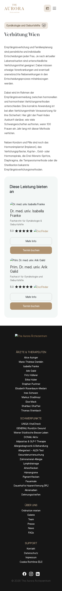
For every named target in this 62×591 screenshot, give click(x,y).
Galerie (31, 514)
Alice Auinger (31, 357)
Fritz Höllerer (31, 375)
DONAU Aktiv (31, 437)
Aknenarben (31, 490)
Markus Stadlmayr (31, 397)
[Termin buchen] (47, 8)
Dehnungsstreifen (31, 494)
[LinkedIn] (38, 574)
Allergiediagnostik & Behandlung (31, 445)
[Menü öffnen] (50, 8)
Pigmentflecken (31, 476)
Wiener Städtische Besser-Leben (31, 432)
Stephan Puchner (31, 383)
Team (31, 519)
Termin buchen (31, 250)
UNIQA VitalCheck (31, 423)
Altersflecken (31, 468)
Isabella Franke (31, 366)
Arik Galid (31, 370)
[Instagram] (31, 574)
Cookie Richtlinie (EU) (31, 561)
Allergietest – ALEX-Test (31, 450)
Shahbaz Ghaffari (31, 406)
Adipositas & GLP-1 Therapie (31, 441)
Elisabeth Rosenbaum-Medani (31, 388)
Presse (31, 523)
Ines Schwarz (31, 392)
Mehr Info (31, 241)
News (31, 528)
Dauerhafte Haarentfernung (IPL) (31, 485)
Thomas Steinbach (31, 410)
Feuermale (31, 481)
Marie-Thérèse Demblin (31, 361)
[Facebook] (24, 574)
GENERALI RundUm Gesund (31, 428)
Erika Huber (31, 379)
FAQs (31, 532)
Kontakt (31, 548)
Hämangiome (31, 472)
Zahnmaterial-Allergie (31, 459)
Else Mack (31, 401)
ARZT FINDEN (31, 581)
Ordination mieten (31, 510)
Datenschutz (31, 553)
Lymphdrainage (31, 463)
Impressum (31, 557)
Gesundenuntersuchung (31, 454)
